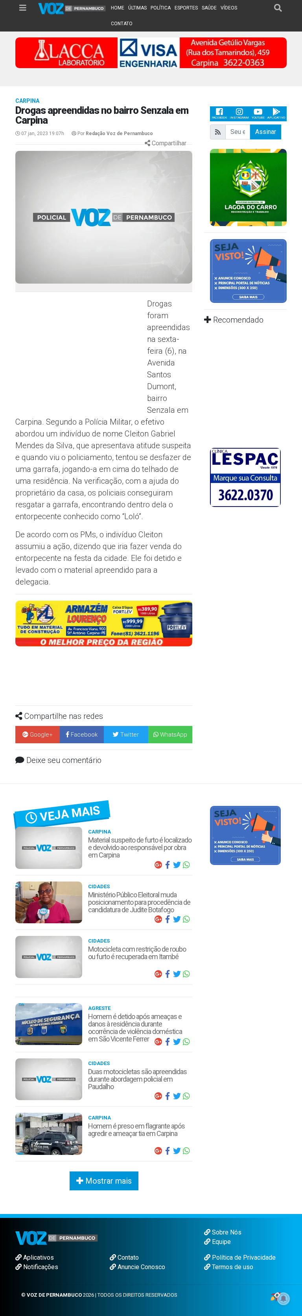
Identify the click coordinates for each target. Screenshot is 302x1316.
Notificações (40, 1267)
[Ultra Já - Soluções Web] (275, 1296)
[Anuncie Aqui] (248, 270)
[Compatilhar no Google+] (158, 865)
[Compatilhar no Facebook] (167, 865)
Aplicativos (38, 1257)
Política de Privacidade (243, 1257)
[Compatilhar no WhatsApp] (186, 865)
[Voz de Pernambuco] (72, 8)
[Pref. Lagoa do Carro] (248, 187)
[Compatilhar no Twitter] (177, 865)
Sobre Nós (225, 1232)
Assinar (265, 131)
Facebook (219, 117)
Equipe (220, 1241)
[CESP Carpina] (103, 627)
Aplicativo (276, 117)
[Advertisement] (80, 355)
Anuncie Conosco (140, 1267)
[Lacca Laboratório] (151, 52)
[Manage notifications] (283, 1298)
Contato (127, 1257)
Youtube (258, 117)
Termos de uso (231, 1267)
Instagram (239, 117)
